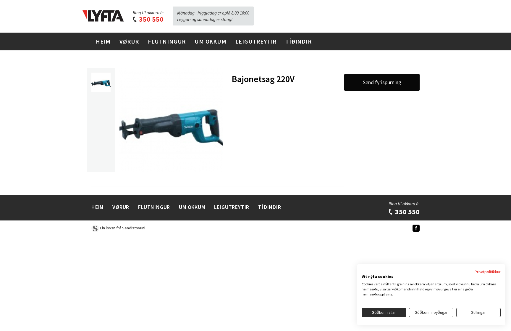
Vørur (129, 41)
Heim (103, 41)
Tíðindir (298, 41)
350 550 (151, 19)
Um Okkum (210, 41)
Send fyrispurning (382, 82)
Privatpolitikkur (488, 271)
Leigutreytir (256, 41)
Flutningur (167, 41)
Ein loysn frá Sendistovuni (122, 228)
